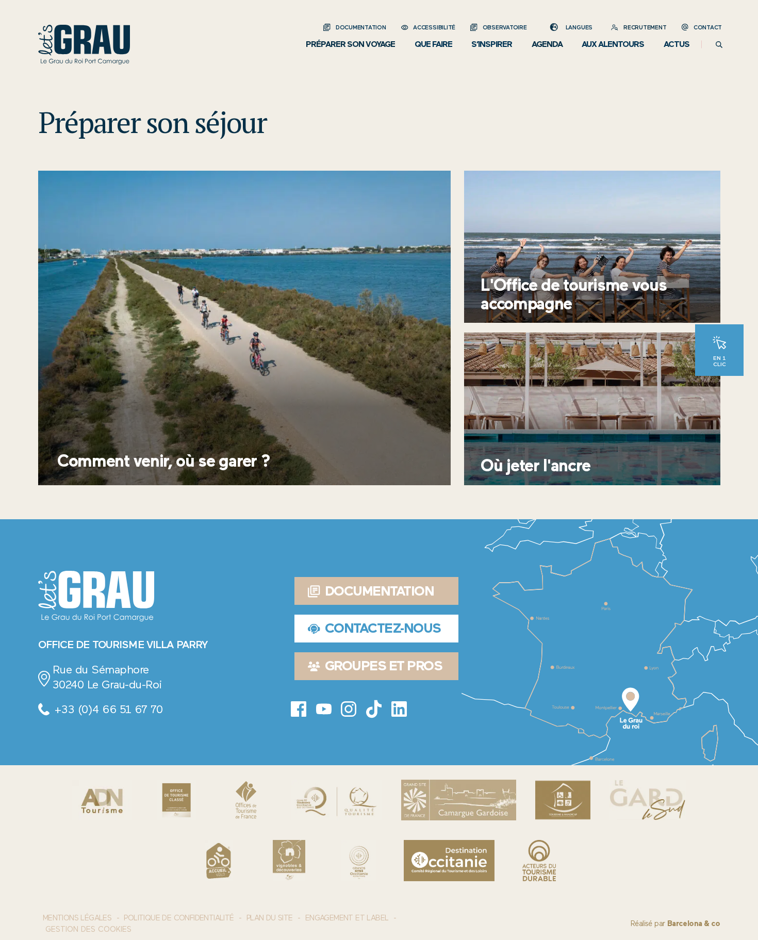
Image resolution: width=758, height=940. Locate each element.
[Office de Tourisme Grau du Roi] (84, 44)
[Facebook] (298, 709)
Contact (708, 27)
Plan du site (269, 917)
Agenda (547, 44)
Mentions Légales (77, 917)
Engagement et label (347, 917)
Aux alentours (613, 44)
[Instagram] (348, 709)
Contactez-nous (383, 628)
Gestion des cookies (88, 929)
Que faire (433, 44)
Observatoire (505, 27)
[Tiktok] (374, 709)
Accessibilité (434, 27)
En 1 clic (719, 360)
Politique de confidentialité (179, 917)
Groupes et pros (383, 665)
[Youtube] (324, 709)
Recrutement (644, 27)
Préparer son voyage (350, 44)
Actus (676, 44)
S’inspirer (491, 44)
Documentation (361, 27)
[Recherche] (719, 45)
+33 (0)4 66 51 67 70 (108, 709)
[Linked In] (399, 709)
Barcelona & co (693, 923)
